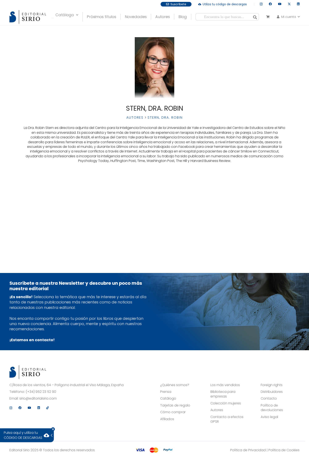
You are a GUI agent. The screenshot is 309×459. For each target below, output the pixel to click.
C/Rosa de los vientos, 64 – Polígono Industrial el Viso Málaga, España (66, 385)
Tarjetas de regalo (175, 405)
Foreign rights (272, 385)
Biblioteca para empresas (222, 394)
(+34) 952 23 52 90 (41, 391)
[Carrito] (267, 16)
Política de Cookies (284, 450)
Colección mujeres (225, 403)
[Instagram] (261, 4)
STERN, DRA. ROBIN (52, 217)
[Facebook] (270, 4)
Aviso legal (269, 417)
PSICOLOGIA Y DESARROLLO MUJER (51, 196)
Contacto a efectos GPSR (226, 419)
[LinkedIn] (298, 4)
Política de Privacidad (248, 450)
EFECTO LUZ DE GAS (51, 191)
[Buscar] (255, 16)
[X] (289, 4)
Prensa (165, 391)
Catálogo (168, 398)
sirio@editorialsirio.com (38, 398)
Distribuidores (272, 391)
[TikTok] (47, 407)
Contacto (269, 398)
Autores (135, 117)
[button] (287, 17)
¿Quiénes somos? (174, 385)
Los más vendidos (225, 385)
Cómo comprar (173, 412)
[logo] (27, 17)
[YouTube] (279, 4)
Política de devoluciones (272, 407)
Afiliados (167, 419)
